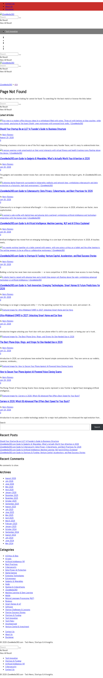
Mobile (7, 595)
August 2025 (10, 506)
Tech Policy (9, 620)
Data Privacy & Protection (15, 570)
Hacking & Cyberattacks (15, 587)
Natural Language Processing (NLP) (19, 598)
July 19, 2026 (5, 409)
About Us (9, 6)
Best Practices (11, 564)
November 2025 (11, 498)
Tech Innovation (11, 31)
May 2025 (9, 515)
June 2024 (9, 540)
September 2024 (12, 532)
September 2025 (12, 503)
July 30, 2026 (5, 167)
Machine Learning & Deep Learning (19, 592)
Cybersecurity (10, 46)
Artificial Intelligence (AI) (15, 43)
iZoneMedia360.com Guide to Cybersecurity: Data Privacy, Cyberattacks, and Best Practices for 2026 (46, 191)
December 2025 (11, 495)
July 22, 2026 (5, 323)
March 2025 (10, 520)
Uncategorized (11, 623)
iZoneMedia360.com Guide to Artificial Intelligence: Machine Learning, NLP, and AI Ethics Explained (44, 223)
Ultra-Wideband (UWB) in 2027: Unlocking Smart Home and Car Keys (31, 315)
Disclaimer (9, 9)
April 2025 (9, 517)
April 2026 (9, 489)
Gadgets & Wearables (14, 581)
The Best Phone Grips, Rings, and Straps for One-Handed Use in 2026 (31, 342)
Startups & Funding (13, 40)
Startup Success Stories (15, 612)
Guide (7, 584)
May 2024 (9, 543)
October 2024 (10, 529)
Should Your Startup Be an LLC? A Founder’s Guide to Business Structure (33, 129)
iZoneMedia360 (11, 589)
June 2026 (9, 484)
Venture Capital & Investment (17, 626)
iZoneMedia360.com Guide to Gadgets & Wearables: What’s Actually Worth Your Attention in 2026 (45, 158)
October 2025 (10, 501)
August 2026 (10, 478)
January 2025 (10, 526)
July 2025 (9, 509)
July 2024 (9, 537)
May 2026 (9, 486)
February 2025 (11, 523)
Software (9, 606)
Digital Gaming (11, 572)
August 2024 (10, 534)
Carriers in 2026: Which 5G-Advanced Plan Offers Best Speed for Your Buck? (35, 401)
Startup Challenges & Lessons (17, 609)
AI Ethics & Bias (11, 555)
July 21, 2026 (5, 350)
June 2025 (9, 512)
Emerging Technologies (14, 575)
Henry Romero (7, 134)
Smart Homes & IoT (13, 604)
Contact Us (9, 3)
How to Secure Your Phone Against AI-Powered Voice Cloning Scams (31, 371)
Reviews (8, 601)
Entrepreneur (10, 578)
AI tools (8, 558)
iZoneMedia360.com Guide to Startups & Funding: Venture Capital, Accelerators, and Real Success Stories (48, 256)
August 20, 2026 (7, 137)
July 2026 (9, 481)
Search (2, 422)
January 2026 (10, 492)
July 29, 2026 (5, 380)
